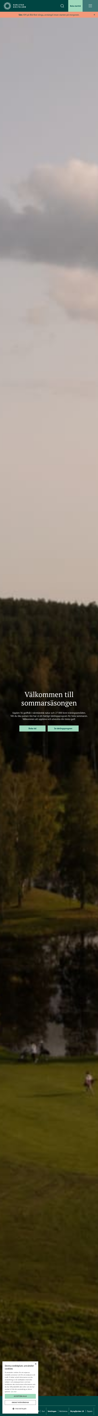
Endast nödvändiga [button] (20, 1402)
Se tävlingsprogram (63, 728)
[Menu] (90, 6)
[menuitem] (75, 6)
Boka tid (32, 728)
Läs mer (14, 1392)
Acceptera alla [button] (20, 1396)
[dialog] (20, 1387)
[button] (20, 1408)
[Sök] (62, 6)
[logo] (15, 6)
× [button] (35, 1364)
